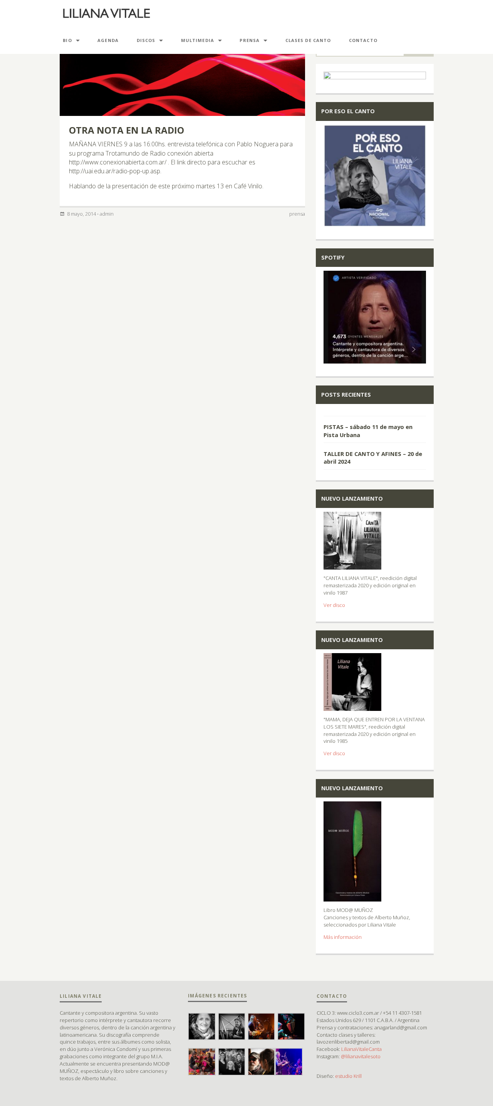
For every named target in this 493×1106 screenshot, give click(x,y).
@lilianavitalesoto (361, 1056)
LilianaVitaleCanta (361, 1049)
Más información (343, 936)
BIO (67, 40)
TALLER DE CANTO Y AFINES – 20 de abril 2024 (373, 457)
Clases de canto (308, 40)
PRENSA (250, 40)
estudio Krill (348, 1075)
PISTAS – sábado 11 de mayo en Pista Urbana (368, 430)
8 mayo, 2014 (81, 213)
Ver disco (334, 605)
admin (107, 213)
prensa (297, 213)
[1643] (375, 412)
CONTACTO (363, 40)
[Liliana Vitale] (106, 13)
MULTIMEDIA (197, 40)
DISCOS (146, 40)
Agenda (108, 40)
